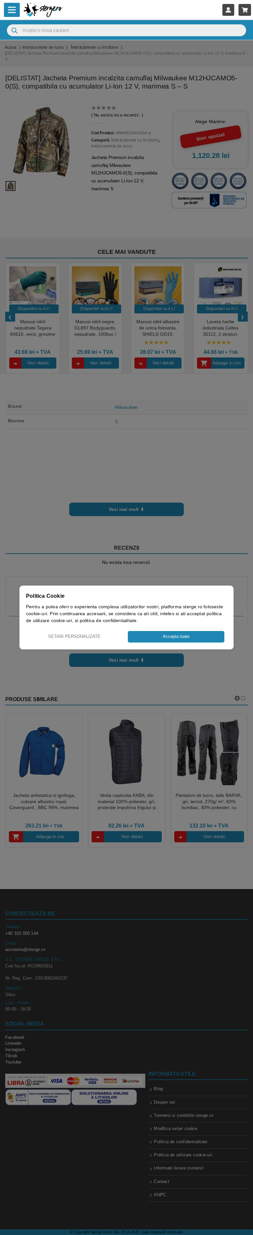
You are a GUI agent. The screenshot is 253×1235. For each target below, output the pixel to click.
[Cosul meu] (245, 9)
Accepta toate (176, 636)
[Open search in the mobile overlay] (126, 30)
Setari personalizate (74, 636)
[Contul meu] (228, 9)
